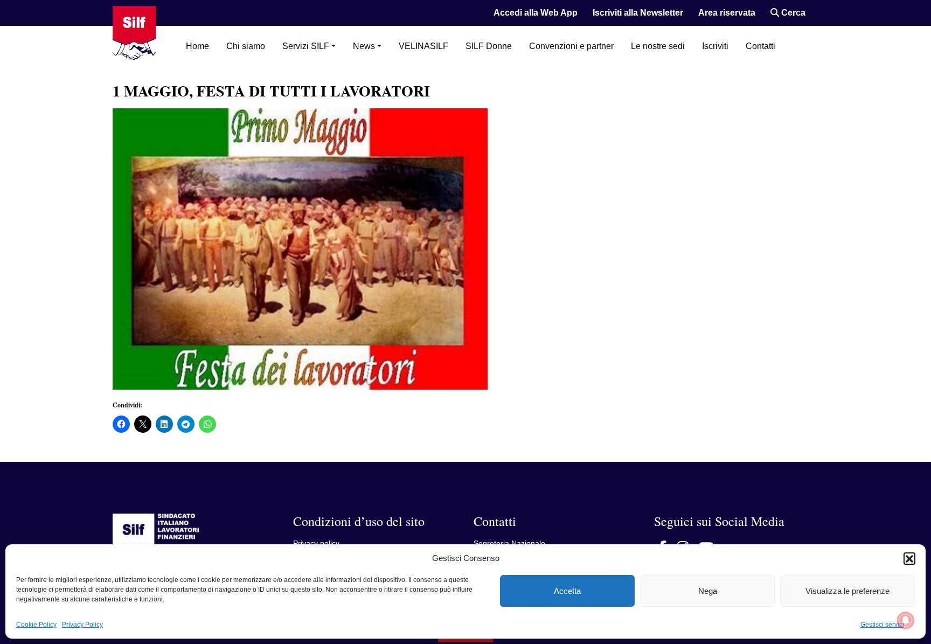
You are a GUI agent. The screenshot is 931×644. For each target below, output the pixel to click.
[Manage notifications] (905, 620)
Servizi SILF (305, 46)
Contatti (760, 46)
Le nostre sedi (658, 46)
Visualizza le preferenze (847, 590)
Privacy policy (316, 543)
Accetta (567, 590)
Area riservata (726, 12)
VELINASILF (423, 46)
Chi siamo (245, 46)
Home (197, 46)
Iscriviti (715, 46)
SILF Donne (489, 46)
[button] (909, 558)
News (364, 46)
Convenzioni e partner (571, 46)
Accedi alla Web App (536, 12)
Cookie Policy (36, 624)
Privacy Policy (82, 624)
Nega (707, 590)
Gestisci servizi (882, 624)
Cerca (792, 12)
